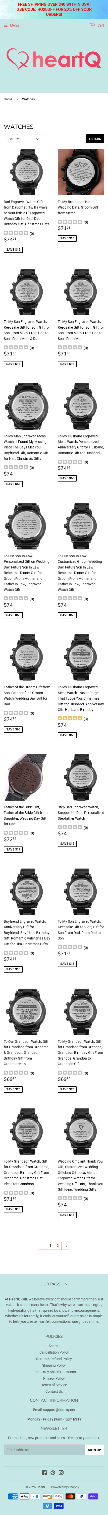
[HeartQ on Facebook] (44, 1473)
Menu (14, 25)
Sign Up (94, 1450)
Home (8, 99)
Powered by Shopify (65, 1487)
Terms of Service (54, 1385)
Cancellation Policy (54, 1352)
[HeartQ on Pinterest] (53, 1473)
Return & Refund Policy (54, 1359)
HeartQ (41, 1487)
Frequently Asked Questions (54, 1372)
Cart (100, 25)
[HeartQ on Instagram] (61, 1473)
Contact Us (54, 1391)
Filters (95, 139)
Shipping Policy (54, 1365)
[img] (16, 233)
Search (54, 1346)
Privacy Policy (54, 1378)
